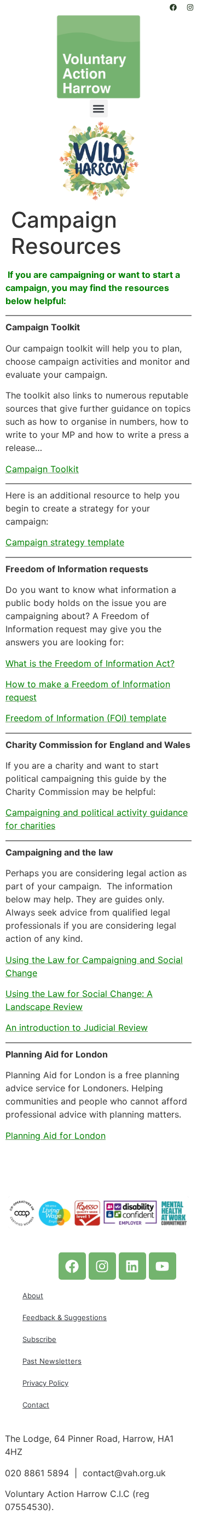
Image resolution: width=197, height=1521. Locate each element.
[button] (99, 108)
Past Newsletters (52, 1361)
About (32, 1295)
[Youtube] (162, 1266)
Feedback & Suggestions (64, 1317)
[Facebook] (173, 7)
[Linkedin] (132, 1266)
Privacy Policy (45, 1383)
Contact (35, 1404)
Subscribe (39, 1339)
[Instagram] (190, 7)
